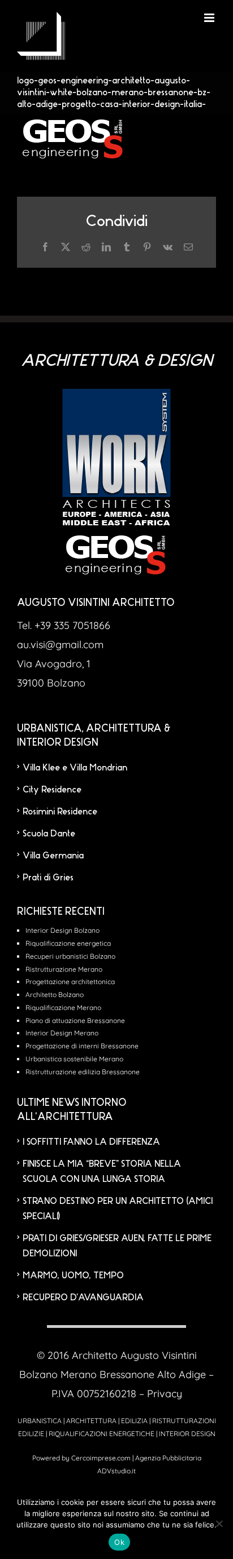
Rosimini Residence (60, 811)
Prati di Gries (48, 877)
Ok (119, 1542)
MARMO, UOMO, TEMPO (73, 1275)
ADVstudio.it (116, 1471)
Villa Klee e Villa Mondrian (75, 767)
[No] (219, 1523)
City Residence (52, 789)
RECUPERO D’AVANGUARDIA (83, 1297)
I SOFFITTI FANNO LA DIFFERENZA (91, 1141)
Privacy (164, 1393)
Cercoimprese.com (101, 1458)
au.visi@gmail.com (60, 644)
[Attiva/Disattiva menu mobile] (210, 18)
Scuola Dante (49, 833)
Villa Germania (53, 855)
